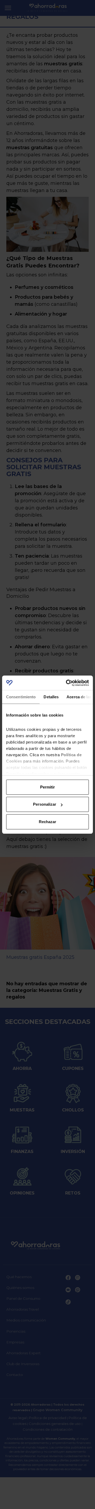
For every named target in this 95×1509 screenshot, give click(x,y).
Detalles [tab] (51, 697)
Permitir (47, 787)
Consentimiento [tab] (21, 697)
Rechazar (47, 821)
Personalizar (44, 804)
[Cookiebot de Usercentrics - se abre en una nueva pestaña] (67, 683)
